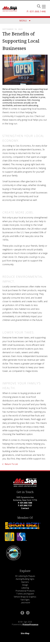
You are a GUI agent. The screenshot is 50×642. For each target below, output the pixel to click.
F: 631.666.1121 (25, 505)
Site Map (25, 633)
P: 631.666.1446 (36, 11)
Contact (25, 508)
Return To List (11, 464)
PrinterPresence (30, 624)
